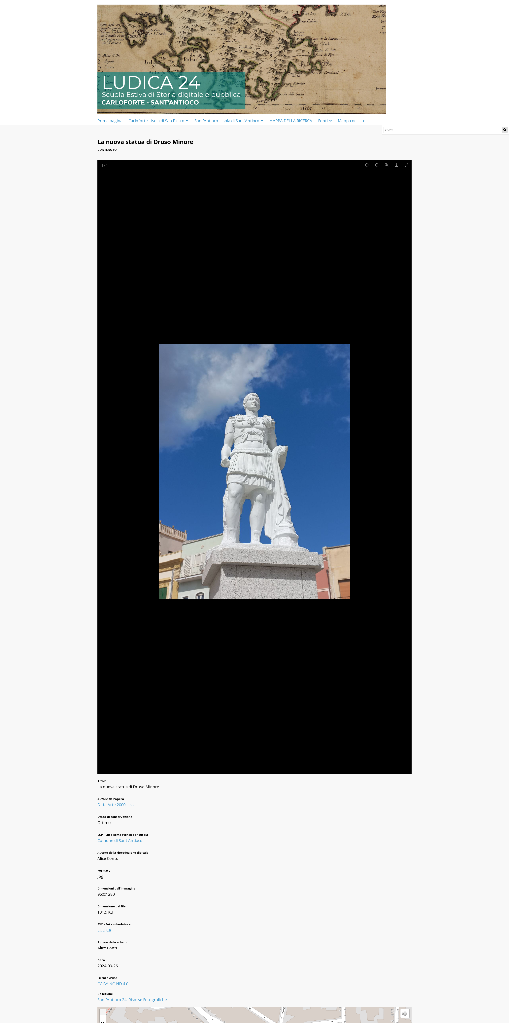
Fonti (323, 120)
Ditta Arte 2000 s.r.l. (115, 804)
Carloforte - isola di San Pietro (156, 120)
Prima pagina (109, 120)
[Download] (397, 165)
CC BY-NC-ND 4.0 (112, 983)
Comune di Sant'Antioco (119, 840)
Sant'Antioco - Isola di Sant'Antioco (226, 120)
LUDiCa (104, 930)
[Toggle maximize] (407, 165)
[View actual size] (387, 165)
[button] (103, 1012)
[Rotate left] (377, 165)
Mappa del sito (351, 120)
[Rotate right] (367, 165)
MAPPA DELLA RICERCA (290, 120)
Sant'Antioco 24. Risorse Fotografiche (132, 999)
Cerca (505, 130)
